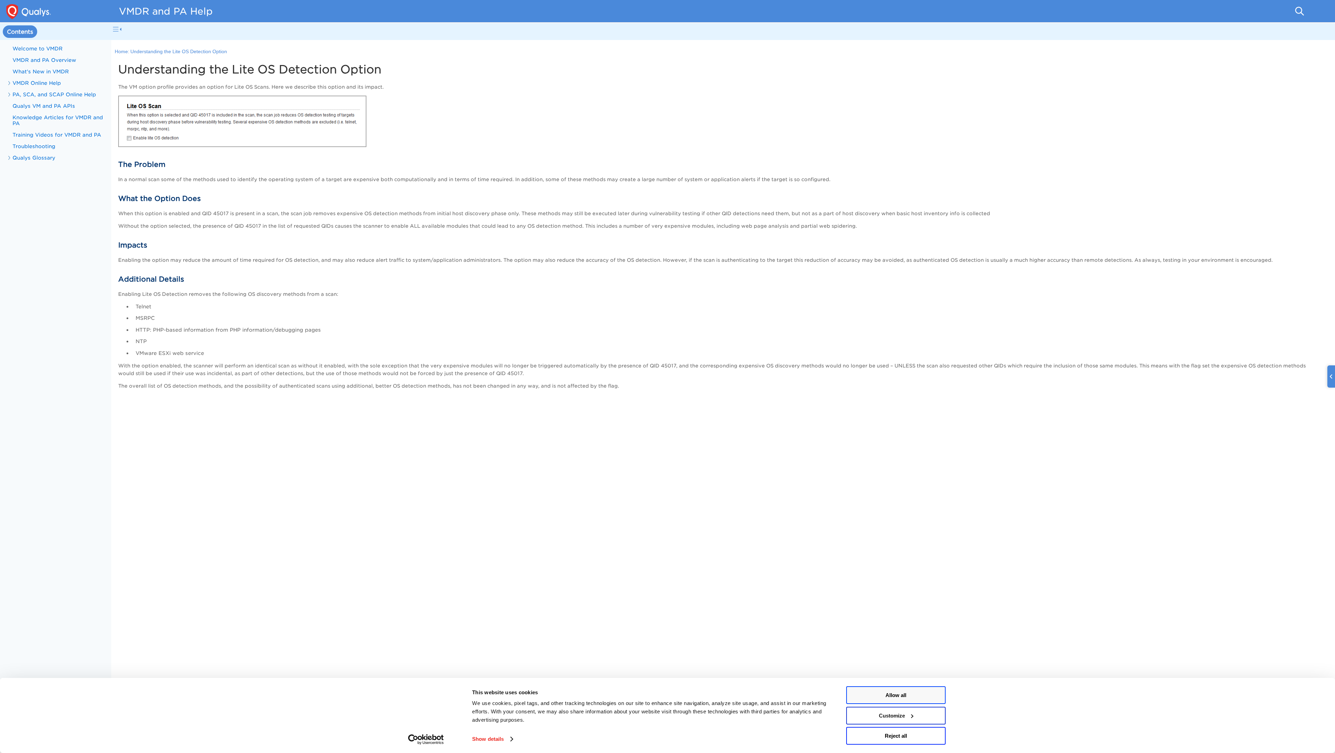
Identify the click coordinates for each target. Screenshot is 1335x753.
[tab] (20, 31)
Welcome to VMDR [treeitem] (38, 48)
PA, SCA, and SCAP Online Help (54, 94)
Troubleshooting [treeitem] (34, 146)
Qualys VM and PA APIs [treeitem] (44, 106)
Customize (892, 716)
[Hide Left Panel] (117, 29)
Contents (20, 32)
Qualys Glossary (34, 158)
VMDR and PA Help (166, 11)
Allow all (895, 695)
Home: (122, 51)
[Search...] (1300, 11)
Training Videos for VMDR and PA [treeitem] (57, 135)
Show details (488, 739)
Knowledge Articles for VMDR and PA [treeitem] (58, 120)
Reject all (896, 736)
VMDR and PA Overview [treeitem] (44, 60)
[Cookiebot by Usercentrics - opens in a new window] (426, 739)
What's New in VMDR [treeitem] (41, 71)
